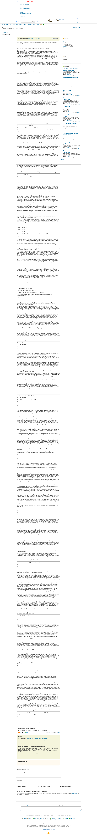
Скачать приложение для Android (49, 829)
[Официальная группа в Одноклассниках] (77, 21)
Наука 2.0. (78, 75)
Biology (68, 147)
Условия (27, 802)
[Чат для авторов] (62, 805)
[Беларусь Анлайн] (63, 40)
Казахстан (42, 818)
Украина (36, 818)
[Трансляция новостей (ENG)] (76, 19)
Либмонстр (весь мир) (39, 743)
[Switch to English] (77, 18)
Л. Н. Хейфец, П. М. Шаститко (33, 38)
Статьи (62, 161)
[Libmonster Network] (67, 810)
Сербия (58, 820)
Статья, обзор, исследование (24, 4)
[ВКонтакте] (17, 732)
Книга (21, 5)
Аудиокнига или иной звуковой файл (25, 13)
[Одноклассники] (19, 732)
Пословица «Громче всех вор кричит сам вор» (70, 133)
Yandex (49, 743)
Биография (21, 12)
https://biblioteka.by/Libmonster (42, 740)
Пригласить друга (35, 802)
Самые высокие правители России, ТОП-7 (70, 124)
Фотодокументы (22, 9)
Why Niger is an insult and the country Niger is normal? (70, 69)
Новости (29, 807)
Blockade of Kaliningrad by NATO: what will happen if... (71, 89)
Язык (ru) (40, 802)
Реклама (34, 807)
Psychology (68, 103)
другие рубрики (71, 46)
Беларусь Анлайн (66, 41)
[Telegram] (27, 732)
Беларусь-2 (72, 818)
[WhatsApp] (25, 732)
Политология (65, 46)
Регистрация (75, 27)
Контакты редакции (25, 805)
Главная (62, 159)
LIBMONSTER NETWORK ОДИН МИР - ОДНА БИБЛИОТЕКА (48, 815)
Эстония (60, 818)
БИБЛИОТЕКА (49, 20)
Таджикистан (54, 818)
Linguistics (68, 138)
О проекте (23, 807)
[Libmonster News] (80, 805)
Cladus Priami (66, 106)
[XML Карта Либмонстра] (48, 833)
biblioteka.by (20, 725)
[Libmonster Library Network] (81, 810)
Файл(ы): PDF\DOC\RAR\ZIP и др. (25, 10)
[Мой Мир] (20, 732)
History (68, 111)
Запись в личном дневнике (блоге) (25, 8)
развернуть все (31, 771)
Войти (79, 27)
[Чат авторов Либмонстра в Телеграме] (77, 22)
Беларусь (30, 818)
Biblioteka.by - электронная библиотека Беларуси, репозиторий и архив (28, 810)
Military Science (69, 94)
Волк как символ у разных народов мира (69, 151)
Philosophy (68, 156)
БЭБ (45, 802)
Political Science (69, 74)
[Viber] (23, 732)
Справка (30, 802)
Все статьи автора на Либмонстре (70, 48)
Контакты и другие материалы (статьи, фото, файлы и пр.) (38, 738)
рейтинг (70, 44)
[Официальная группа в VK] (77, 23)
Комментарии (5, 32)
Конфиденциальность (21, 802)
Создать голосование (23, 16)
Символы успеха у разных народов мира (70, 98)
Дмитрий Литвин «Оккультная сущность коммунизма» (70, 78)
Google (45, 743)
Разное (68, 85)
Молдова (48, 818)
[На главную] (16, 806)
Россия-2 (66, 818)
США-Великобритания (44, 820)
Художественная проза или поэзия (25, 7)
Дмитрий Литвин (78, 86)
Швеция (52, 820)
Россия (25, 818)
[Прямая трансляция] (68, 805)
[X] (22, 732)
